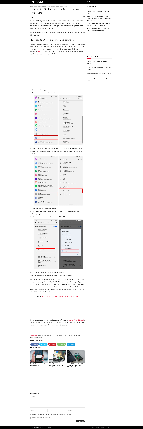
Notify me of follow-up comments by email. (42, 417)
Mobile (35, 6)
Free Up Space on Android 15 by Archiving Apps (38, 364)
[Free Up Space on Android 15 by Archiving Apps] (39, 356)
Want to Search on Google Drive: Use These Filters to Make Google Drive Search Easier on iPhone (99, 18)
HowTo (40, 340)
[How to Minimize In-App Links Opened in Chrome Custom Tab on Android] (76, 356)
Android (39, 6)
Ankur (32, 17)
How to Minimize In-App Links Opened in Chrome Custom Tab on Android (75, 365)
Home (31, 6)
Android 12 (41, 51)
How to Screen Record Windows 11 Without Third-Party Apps (56, 365)
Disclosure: (33, 335)
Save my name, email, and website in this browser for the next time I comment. (51, 414)
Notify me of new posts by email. (39, 419)
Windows (51, 362)
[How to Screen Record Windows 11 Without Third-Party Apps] (57, 356)
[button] (108, 2)
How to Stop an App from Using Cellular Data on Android (60, 296)
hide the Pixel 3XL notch (76, 320)
